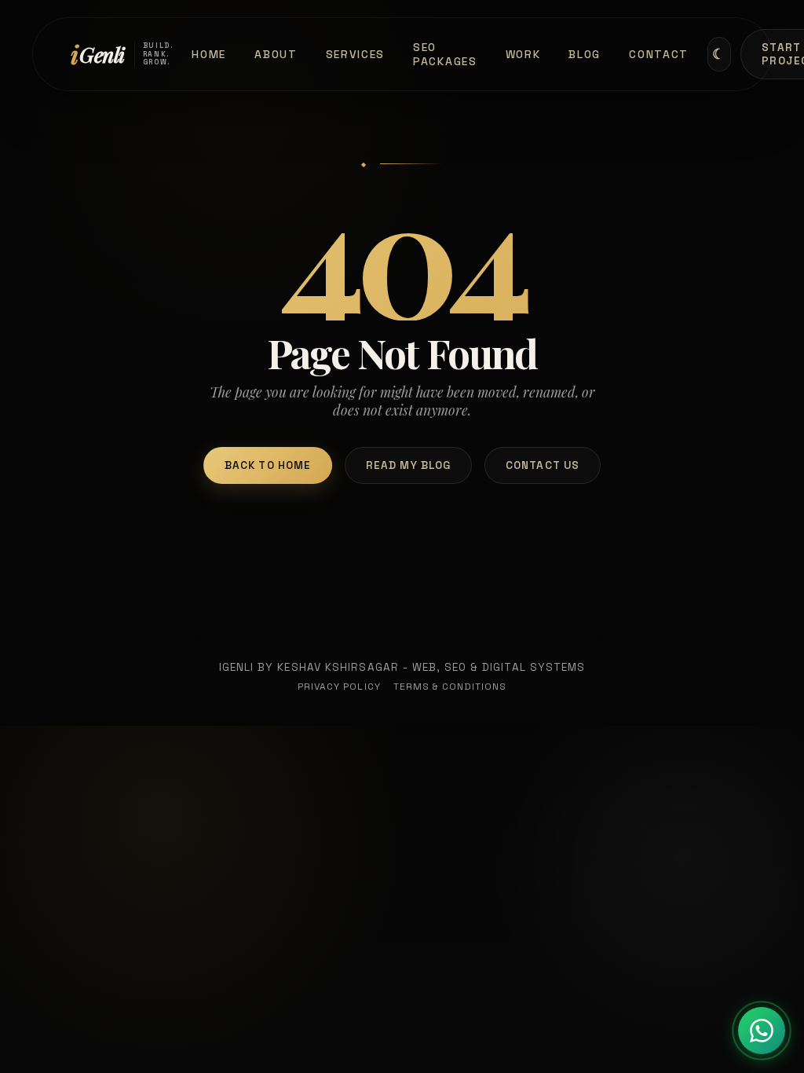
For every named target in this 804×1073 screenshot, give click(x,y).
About (275, 54)
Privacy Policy (339, 686)
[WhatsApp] (761, 1030)
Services (356, 54)
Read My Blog (408, 465)
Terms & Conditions (450, 686)
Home (209, 54)
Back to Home (268, 465)
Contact (659, 54)
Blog (584, 54)
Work (523, 54)
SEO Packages (445, 54)
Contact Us (542, 465)
